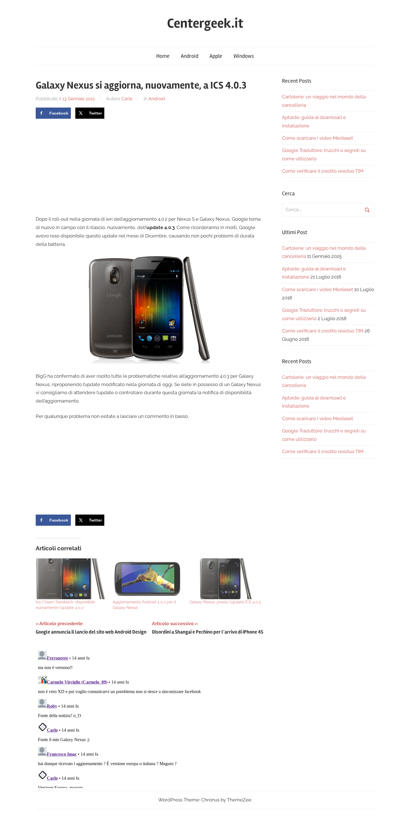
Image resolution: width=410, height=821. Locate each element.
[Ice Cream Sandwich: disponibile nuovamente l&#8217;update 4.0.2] (71, 578)
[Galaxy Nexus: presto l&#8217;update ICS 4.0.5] (225, 578)
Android (189, 56)
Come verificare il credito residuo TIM (322, 171)
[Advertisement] (82, 166)
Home (163, 56)
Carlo (126, 98)
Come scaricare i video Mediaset (317, 138)
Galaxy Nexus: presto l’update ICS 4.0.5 (225, 602)
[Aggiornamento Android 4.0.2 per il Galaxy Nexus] (148, 578)
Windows (243, 56)
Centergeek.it (205, 23)
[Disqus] (150, 718)
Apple (215, 56)
